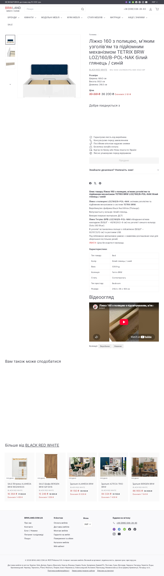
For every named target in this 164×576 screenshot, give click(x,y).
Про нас (28, 523)
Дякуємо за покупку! (105, 571)
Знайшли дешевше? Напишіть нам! (111, 169)
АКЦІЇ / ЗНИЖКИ (136, 17)
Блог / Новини (30, 530)
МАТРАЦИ (115, 17)
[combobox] (55, 9)
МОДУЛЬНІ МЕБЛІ (50, 17)
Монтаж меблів (61, 530)
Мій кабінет (59, 546)
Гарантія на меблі (62, 534)
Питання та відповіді (33, 534)
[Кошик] (157, 9)
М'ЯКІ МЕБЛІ (73, 17)
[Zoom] (48, 66)
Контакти (28, 527)
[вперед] (10, 83)
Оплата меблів (61, 523)
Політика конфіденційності (58, 571)
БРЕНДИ (12, 17)
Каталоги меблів (61, 542)
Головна (93, 35)
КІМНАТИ (29, 17)
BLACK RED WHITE (98, 69)
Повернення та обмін (63, 538)
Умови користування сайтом (83, 571)
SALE (10, 24)
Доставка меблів (61, 527)
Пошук (27, 538)
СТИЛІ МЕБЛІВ (95, 17)
